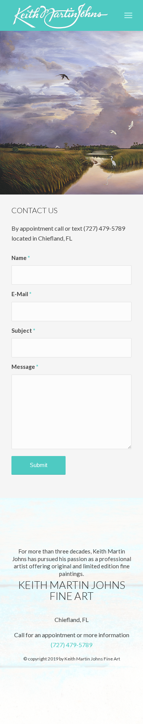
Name (20, 257)
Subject (23, 330)
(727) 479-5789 (71, 644)
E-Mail (21, 293)
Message (24, 366)
